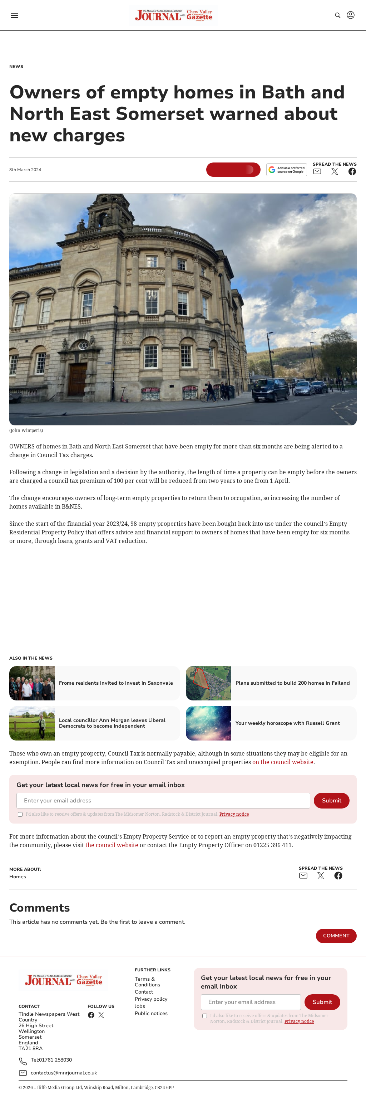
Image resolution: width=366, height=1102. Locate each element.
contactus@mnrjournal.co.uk (64, 1072)
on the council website (282, 762)
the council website (111, 845)
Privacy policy (151, 999)
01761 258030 (55, 1060)
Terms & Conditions (147, 982)
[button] (14, 15)
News (16, 66)
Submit (331, 801)
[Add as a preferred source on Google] (286, 169)
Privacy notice (234, 814)
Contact (144, 992)
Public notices (151, 1013)
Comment (336, 935)
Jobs (140, 1006)
